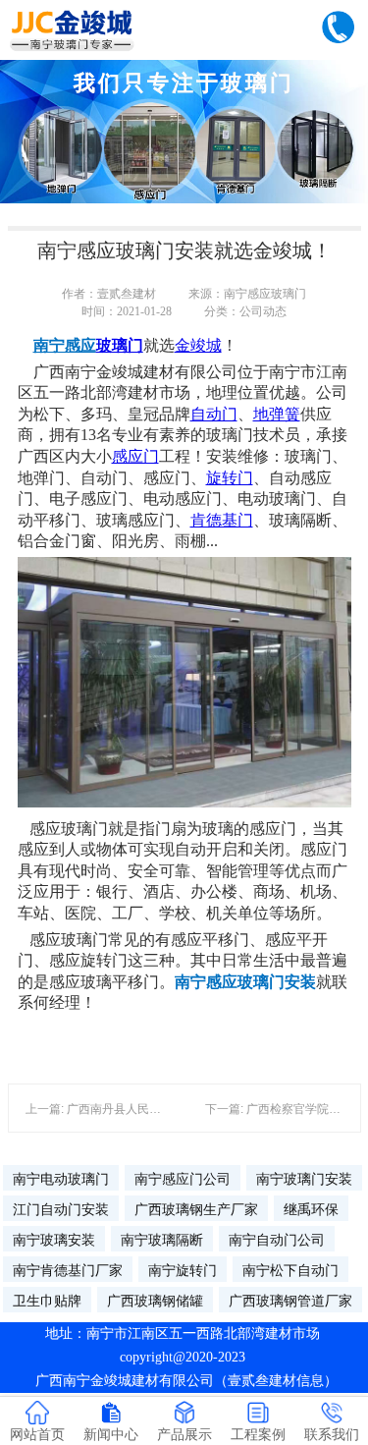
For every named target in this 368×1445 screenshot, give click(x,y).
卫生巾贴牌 (47, 1300)
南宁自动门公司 (277, 1240)
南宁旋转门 (182, 1270)
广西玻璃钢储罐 (155, 1300)
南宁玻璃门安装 (304, 1179)
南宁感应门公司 (182, 1179)
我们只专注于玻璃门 (184, 83)
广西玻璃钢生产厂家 (196, 1209)
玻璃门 (119, 345)
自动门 (213, 414)
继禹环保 (311, 1209)
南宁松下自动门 (290, 1270)
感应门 (135, 456)
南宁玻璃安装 (54, 1240)
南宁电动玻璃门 (61, 1179)
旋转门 (229, 478)
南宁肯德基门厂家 (68, 1270)
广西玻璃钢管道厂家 (290, 1300)
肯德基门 (221, 520)
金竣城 (198, 345)
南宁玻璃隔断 (162, 1240)
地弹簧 (276, 414)
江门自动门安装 (61, 1209)
